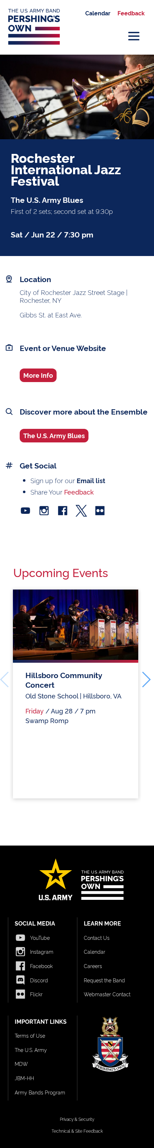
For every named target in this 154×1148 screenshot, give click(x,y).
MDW (21, 1063)
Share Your (62, 491)
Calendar (97, 13)
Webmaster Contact (107, 994)
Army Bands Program (40, 1092)
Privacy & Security (77, 1119)
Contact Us (97, 937)
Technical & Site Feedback (77, 1131)
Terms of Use (30, 1035)
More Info (38, 375)
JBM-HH (24, 1077)
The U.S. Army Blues (54, 435)
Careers (93, 965)
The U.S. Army (31, 1049)
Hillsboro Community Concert (63, 680)
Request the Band (104, 980)
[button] (146, 679)
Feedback (131, 13)
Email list (91, 480)
